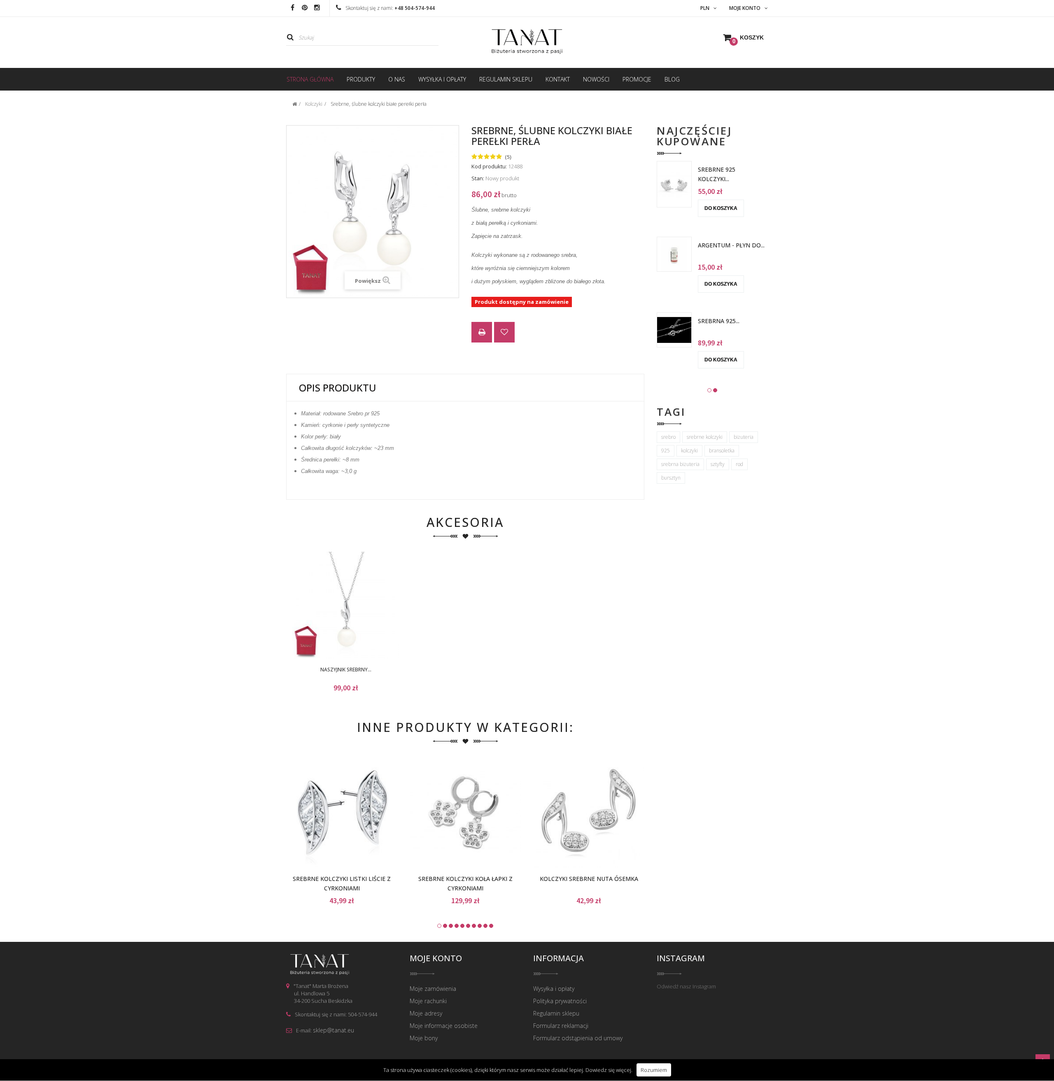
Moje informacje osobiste (444, 1026)
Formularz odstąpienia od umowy (578, 1038)
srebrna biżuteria (680, 464)
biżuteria (743, 436)
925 (665, 450)
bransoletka (722, 450)
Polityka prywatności (560, 1001)
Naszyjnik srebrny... (345, 669)
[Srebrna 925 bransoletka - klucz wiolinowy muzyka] (674, 329)
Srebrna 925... (718, 321)
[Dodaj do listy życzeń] (332, 606)
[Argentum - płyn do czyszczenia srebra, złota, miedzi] (674, 253)
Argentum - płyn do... (731, 245)
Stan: (477, 178)
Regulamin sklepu (556, 1013)
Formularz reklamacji (560, 1026)
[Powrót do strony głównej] (294, 103)
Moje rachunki (428, 1001)
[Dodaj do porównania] (359, 606)
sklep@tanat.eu (333, 1030)
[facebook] (292, 8)
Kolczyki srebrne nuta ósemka (589, 879)
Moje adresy (426, 1013)
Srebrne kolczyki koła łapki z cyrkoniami (465, 883)
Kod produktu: (489, 166)
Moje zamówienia (433, 988)
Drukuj (481, 333)
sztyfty (718, 464)
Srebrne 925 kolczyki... (716, 174)
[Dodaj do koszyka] (304, 606)
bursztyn (671, 477)
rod (739, 464)
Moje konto (436, 958)
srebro (668, 436)
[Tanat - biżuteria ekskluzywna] (527, 41)
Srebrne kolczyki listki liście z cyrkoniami (342, 883)
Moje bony (424, 1038)
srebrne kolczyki (705, 436)
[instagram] (317, 8)
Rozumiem (654, 1070)
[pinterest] (304, 8)
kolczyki (689, 450)
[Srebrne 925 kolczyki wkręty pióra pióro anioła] (674, 183)
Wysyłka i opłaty (553, 988)
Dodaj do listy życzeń (504, 333)
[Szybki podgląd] (386, 606)
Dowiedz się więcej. (608, 1070)
